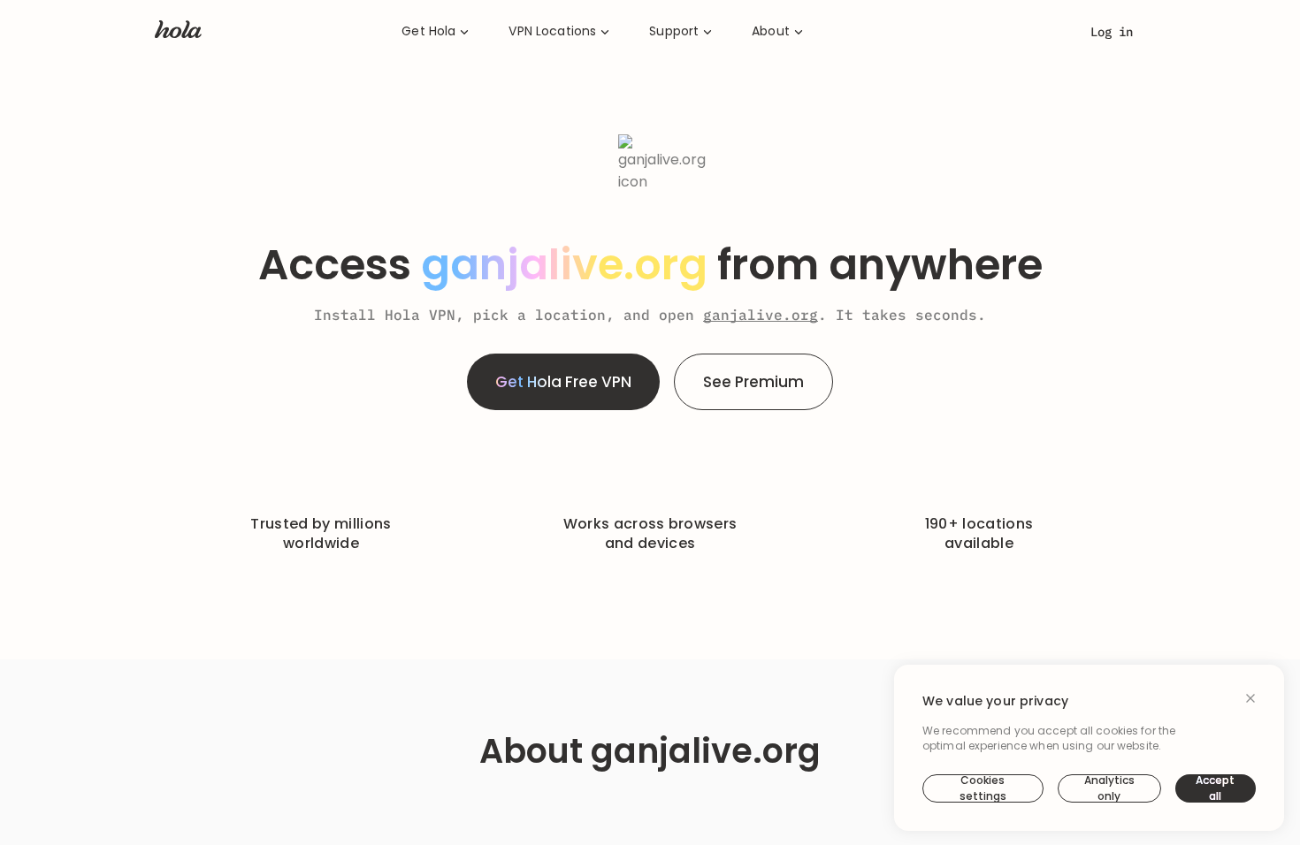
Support (674, 31)
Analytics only (1109, 788)
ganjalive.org (760, 315)
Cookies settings (983, 788)
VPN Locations (552, 31)
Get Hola (428, 31)
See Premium (753, 381)
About (771, 31)
